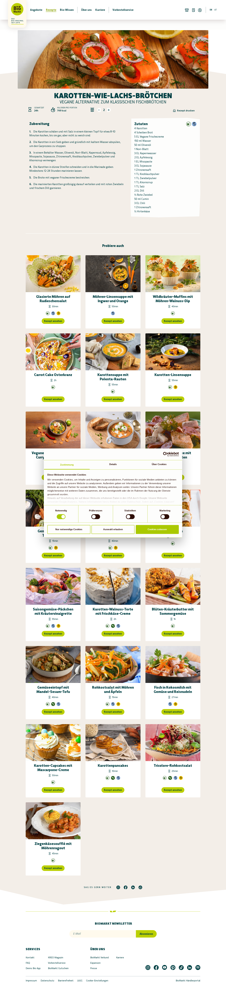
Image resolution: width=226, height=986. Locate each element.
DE (211, 9)
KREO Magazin (55, 957)
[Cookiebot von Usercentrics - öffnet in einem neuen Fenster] (165, 454)
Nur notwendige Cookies (68, 529)
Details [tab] (113, 464)
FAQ (28, 962)
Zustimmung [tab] (67, 464)
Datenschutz (47, 980)
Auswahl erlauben (113, 529)
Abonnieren (146, 934)
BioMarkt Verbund (99, 957)
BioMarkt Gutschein (58, 968)
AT (215, 9)
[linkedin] (133, 887)
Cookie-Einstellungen (97, 980)
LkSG (79, 980)
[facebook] (125, 887)
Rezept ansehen (53, 321)
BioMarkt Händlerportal (188, 980)
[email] (140, 887)
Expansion (95, 962)
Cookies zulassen (157, 529)
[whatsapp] (118, 887)
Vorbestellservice (56, 962)
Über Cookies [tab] (159, 464)
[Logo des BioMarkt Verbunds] (15, 9)
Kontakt (30, 957)
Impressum (31, 980)
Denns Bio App (33, 968)
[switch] (95, 516)
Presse (93, 968)
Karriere (120, 957)
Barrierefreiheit (65, 980)
